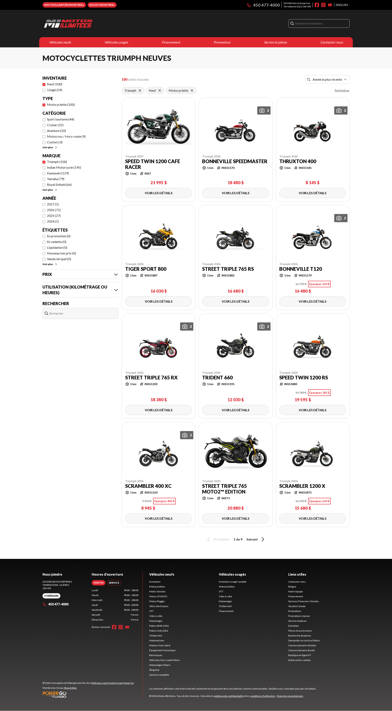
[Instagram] (323, 4)
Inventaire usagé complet (232, 581)
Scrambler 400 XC (148, 486)
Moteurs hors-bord (159, 645)
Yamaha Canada (296, 606)
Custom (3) (54, 142)
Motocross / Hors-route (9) (66, 136)
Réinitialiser (342, 90)
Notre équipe (295, 591)
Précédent (221, 539)
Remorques (155, 655)
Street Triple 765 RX (151, 377)
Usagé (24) (54, 90)
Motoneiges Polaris (159, 664)
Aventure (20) (56, 131)
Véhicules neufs (60, 42)
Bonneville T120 (300, 269)
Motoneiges (156, 620)
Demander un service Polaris (304, 640)
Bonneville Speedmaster (234, 161)
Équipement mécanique (162, 650)
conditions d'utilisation (262, 696)
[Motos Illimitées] (93, 23)
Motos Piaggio (157, 601)
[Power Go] (88, 694)
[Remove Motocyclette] (192, 90)
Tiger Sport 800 (145, 269)
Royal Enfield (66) (59, 184)
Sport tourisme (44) (60, 119)
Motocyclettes (157, 586)
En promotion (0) (58, 236)
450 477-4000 (266, 4)
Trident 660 (217, 377)
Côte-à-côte (155, 615)
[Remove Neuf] (160, 90)
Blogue (292, 586)
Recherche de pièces (299, 635)
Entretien (293, 625)
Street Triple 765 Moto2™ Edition (224, 489)
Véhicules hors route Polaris (164, 660)
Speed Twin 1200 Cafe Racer (152, 164)
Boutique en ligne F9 (299, 655)
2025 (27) (54, 215)
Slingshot (154, 669)
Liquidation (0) (57, 247)
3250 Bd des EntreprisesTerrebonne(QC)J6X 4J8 (297, 5)
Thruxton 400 (297, 161)
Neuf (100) (54, 84)
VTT (151, 611)
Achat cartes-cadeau (299, 660)
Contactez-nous (331, 42)
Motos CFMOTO (158, 596)
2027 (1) (53, 204)
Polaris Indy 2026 (158, 630)
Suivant (252, 539)
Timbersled (155, 635)
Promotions (222, 42)
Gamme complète (159, 674)
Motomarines (156, 640)
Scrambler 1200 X (302, 486)
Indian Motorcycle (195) (64, 167)
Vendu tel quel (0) (59, 259)
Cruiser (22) (55, 125)
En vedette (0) (56, 242)
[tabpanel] (115, 605)
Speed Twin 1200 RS (303, 377)
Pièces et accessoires (300, 630)
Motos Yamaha (157, 591)
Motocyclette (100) (61, 104)
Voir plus (47, 147)
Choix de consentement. (289, 696)
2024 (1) (53, 221)
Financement (171, 42)
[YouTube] (329, 4)
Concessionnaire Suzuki (301, 650)
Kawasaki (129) (58, 173)
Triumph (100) (57, 162)
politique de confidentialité (228, 696)
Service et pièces (275, 42)
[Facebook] (316, 4)
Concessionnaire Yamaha (302, 645)
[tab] (98, 582)
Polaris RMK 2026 (159, 625)
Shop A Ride (70, 687)
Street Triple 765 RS (228, 269)
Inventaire (154, 581)
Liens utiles (297, 574)
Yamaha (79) (55, 179)
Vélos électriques (158, 606)
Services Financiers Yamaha (303, 601)
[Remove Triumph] (140, 90)
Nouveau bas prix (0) (61, 253)
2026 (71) (54, 210)
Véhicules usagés (116, 42)
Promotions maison (299, 615)
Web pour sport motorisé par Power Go (112, 682)
